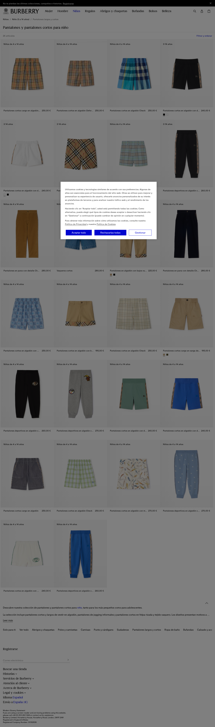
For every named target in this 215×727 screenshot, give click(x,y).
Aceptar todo (79, 232)
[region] (109, 210)
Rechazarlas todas (110, 232)
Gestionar (140, 232)
